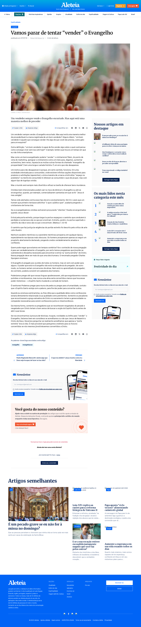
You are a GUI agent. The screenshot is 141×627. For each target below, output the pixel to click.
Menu (8, 14)
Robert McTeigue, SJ (37, 38)
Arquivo (58, 14)
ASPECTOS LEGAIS (68, 620)
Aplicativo (70, 588)
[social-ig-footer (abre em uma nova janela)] (76, 614)
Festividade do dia (105, 266)
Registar (119, 6)
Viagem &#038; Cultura (56, 594)
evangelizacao (28, 345)
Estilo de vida (80, 14)
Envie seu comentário (49, 463)
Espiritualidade (93, 14)
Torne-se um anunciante (83, 620)
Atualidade (68, 14)
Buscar (32, 6)
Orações (18, 14)
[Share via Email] (83, 128)
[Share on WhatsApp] (87, 128)
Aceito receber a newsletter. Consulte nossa (38, 389)
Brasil (133, 14)
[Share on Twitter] (79, 128)
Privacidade (108, 620)
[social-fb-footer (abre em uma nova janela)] (68, 614)
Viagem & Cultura (108, 14)
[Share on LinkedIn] (76, 128)
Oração (109, 529)
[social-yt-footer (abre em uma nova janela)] (65, 614)
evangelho (15, 345)
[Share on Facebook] (72, 128)
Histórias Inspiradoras (36, 14)
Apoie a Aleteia (45, 620)
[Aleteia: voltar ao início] (70, 5)
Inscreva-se (70, 591)
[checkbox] (13, 389)
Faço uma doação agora (24, 424)
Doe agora (131, 6)
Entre (58, 455)
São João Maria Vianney (78, 9)
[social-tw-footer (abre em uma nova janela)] (72, 614)
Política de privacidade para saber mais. (50, 389)
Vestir (68, 594)
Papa (108, 490)
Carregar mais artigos (111, 180)
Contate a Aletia (98, 620)
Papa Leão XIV (122, 14)
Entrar (112, 6)
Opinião (49, 14)
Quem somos (56, 620)
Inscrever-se (19, 394)
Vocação (77, 526)
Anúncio (69, 597)
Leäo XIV (77, 490)
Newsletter (70, 585)
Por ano (87, 585)
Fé (11, 490)
